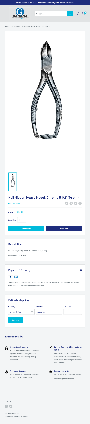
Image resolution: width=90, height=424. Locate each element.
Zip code (67, 306)
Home (7, 27)
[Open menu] (6, 14)
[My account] (78, 13)
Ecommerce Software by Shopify (16, 417)
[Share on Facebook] (66, 203)
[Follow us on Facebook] (6, 406)
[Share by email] (80, 203)
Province (39, 306)
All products (15, 27)
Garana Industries (16, 203)
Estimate (15, 320)
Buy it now (64, 228)
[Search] (70, 13)
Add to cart (26, 228)
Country (11, 306)
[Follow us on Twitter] (10, 406)
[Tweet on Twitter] (75, 203)
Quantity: (12, 220)
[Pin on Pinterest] (71, 203)
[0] (83, 13)
